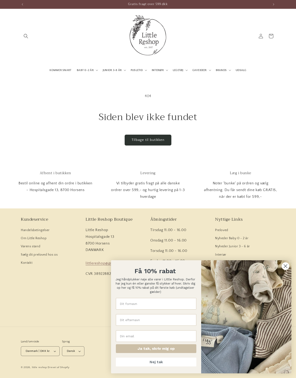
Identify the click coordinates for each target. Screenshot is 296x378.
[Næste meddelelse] (273, 4)
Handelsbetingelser (35, 230)
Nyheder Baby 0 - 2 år (232, 238)
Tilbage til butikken (148, 140)
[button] (26, 36)
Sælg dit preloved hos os (39, 255)
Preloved (221, 230)
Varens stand (30, 246)
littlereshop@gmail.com (106, 263)
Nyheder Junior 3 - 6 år (232, 246)
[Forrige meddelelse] (22, 4)
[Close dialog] (285, 266)
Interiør (220, 255)
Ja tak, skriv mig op (156, 348)
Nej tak (156, 362)
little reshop (39, 367)
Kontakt (26, 263)
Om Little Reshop (34, 238)
